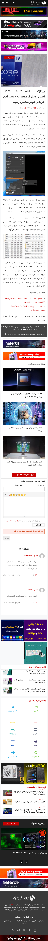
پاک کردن (8, 495)
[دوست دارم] (35, 575)
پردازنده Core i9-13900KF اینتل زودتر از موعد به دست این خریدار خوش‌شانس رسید (24, 97)
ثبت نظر (7, 538)
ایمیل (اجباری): (19, 485)
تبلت (35, 722)
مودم (12, 745)
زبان (19, 495)
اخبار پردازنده (9, 57)
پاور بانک (12, 733)
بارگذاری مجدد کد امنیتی (12, 521)
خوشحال (14, 495)
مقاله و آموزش (42, 789)
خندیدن (11, 495)
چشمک (24, 495)
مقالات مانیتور (42, 807)
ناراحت (22, 495)
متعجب (16, 495)
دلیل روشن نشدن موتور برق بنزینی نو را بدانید (30, 802)
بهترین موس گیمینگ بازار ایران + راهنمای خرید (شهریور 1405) (29, 681)
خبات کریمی (41, 108)
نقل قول (6, 495)
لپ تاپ (12, 722)
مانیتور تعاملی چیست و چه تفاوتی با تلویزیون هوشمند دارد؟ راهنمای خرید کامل (30, 811)
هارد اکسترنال (12, 756)
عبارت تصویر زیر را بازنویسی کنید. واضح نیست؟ (25, 521)
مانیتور (35, 733)
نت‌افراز (13, 905)
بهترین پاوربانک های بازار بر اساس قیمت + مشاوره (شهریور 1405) (31, 672)
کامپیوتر (35, 710)
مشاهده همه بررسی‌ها (10, 823)
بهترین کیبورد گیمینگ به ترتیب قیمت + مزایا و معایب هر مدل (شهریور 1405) (29, 690)
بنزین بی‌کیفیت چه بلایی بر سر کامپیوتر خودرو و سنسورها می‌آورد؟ (29, 793)
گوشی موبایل (12, 710)
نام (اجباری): (41, 485)
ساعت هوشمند (35, 756)
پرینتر (35, 745)
